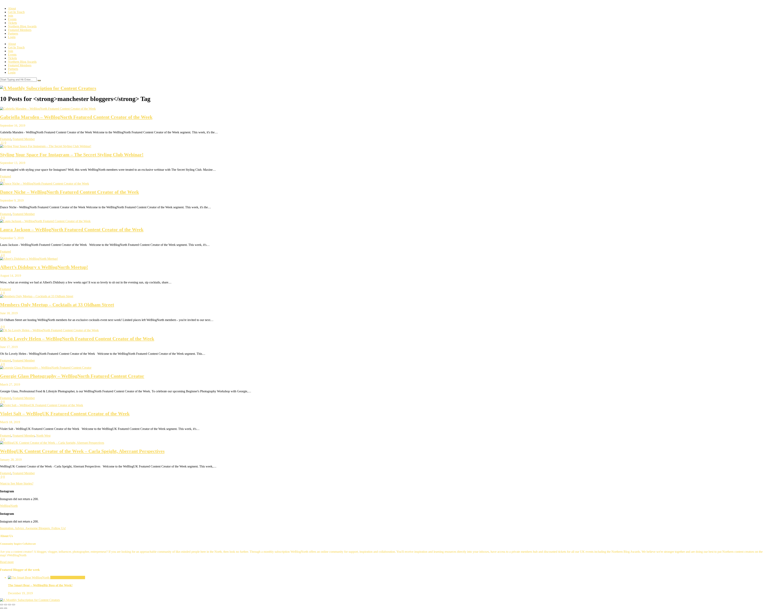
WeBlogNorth (9, 505)
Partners (13, 33)
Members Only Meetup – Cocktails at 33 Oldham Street (57, 304)
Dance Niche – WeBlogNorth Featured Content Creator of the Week (69, 192)
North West (43, 435)
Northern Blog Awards (22, 26)
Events (12, 19)
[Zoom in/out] (13, 604)
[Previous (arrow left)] (1, 608)
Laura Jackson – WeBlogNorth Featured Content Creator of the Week (71, 229)
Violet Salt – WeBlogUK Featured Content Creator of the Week (65, 413)
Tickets (12, 22)
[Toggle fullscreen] (9, 604)
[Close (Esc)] (1, 604)
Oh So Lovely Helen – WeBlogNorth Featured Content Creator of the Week (77, 338)
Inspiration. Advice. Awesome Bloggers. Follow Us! (33, 528)
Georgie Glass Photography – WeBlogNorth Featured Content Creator (72, 376)
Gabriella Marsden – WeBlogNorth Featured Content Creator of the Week (76, 117)
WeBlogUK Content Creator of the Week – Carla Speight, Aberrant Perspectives (82, 451)
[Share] (5, 604)
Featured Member (24, 139)
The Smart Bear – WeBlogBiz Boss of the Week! (40, 585)
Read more (7, 562)
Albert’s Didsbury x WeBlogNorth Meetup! (44, 267)
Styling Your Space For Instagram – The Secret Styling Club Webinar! (71, 154)
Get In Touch (16, 12)
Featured (5, 139)
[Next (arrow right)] (5, 608)
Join (10, 15)
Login (11, 37)
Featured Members (19, 30)
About (12, 8)
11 (2, 142)
